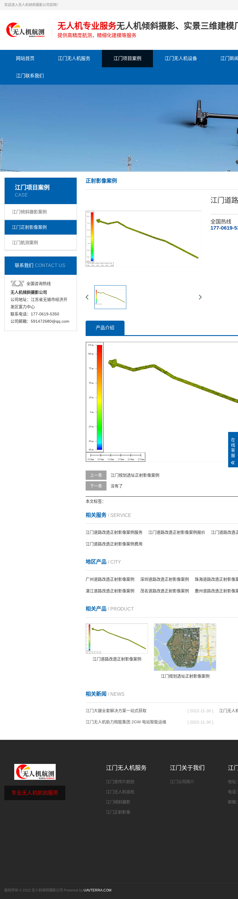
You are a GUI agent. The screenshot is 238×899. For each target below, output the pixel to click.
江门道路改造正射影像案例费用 (114, 544)
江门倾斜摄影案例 (29, 211)
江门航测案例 (25, 242)
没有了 (117, 486)
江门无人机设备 (181, 58)
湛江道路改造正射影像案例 (110, 591)
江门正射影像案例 (29, 227)
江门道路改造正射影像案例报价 (176, 532)
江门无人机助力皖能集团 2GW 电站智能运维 (126, 722)
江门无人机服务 (74, 58)
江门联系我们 (30, 75)
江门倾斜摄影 (118, 802)
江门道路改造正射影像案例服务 (114, 532)
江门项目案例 (127, 58)
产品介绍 (105, 327)
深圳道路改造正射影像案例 (164, 579)
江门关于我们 (187, 768)
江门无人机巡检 (120, 791)
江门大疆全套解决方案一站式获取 (116, 710)
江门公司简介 (182, 781)
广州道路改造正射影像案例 (110, 579)
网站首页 (25, 58)
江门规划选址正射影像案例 (135, 475)
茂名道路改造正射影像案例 (164, 591)
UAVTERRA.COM (97, 890)
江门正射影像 (118, 812)
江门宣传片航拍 (120, 781)
